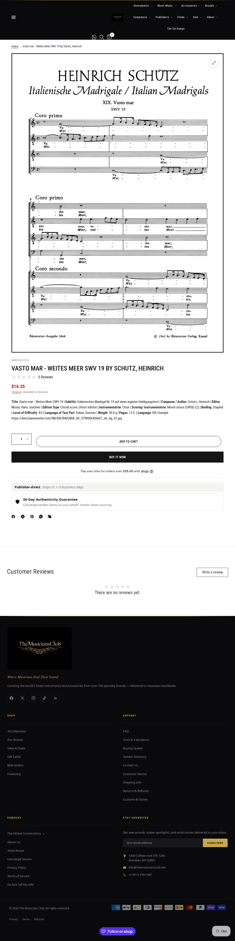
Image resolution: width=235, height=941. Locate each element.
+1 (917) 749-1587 (140, 875)
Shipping (16, 392)
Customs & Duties (135, 799)
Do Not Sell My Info (20, 884)
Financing (14, 774)
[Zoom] (214, 63)
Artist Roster (15, 850)
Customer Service (135, 774)
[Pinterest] (33, 516)
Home (14, 46)
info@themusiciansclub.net (147, 867)
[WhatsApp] (42, 516)
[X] (23, 516)
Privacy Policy (16, 867)
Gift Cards (14, 757)
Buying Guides (133, 748)
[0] (109, 37)
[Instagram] (33, 698)
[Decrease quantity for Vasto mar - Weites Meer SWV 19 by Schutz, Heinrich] (15, 439)
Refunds (39, 919)
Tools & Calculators (136, 740)
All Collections (16, 731)
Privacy (13, 919)
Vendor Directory (134, 757)
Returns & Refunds (136, 791)
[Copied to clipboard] (50, 516)
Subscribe (215, 843)
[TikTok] (44, 698)
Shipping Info (132, 782)
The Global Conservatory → (26, 833)
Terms (26, 919)
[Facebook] (14, 516)
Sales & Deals (16, 748)
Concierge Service (19, 859)
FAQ (126, 731)
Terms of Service (18, 876)
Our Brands (15, 740)
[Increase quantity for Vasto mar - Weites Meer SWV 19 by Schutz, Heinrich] (27, 439)
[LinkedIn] (55, 698)
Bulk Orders (15, 765)
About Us (13, 842)
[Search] (102, 37)
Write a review (212, 572)
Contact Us (130, 765)
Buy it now (117, 457)
